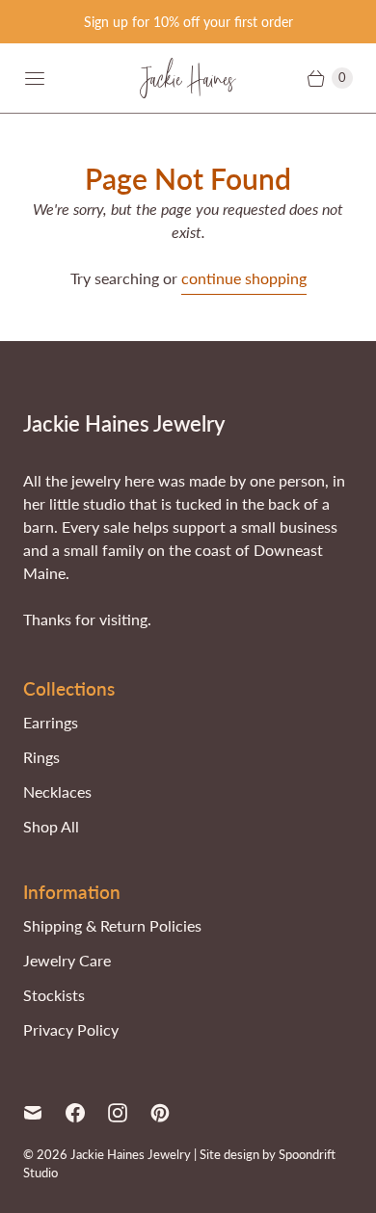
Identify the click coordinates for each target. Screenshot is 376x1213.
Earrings (50, 722)
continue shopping (244, 278)
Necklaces (57, 791)
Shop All (51, 826)
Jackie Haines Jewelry (130, 1154)
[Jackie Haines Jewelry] (188, 78)
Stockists (54, 995)
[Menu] (34, 78)
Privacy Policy (71, 1029)
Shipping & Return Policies (112, 925)
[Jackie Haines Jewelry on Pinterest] (171, 1113)
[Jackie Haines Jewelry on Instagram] (129, 1113)
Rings (41, 757)
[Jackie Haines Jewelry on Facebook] (87, 1113)
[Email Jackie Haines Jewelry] (44, 1113)
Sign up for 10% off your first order (188, 21)
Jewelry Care (67, 960)
